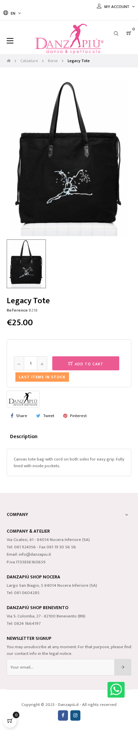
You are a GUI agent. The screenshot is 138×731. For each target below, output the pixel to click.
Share (21, 415)
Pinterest (78, 415)
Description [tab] (24, 436)
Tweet (48, 415)
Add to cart (88, 364)
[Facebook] (63, 715)
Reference (17, 310)
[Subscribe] (122, 667)
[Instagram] (75, 715)
